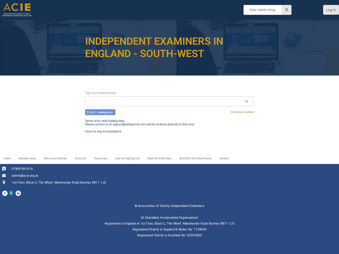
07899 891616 (22, 169)
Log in (331, 10)
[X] (12, 193)
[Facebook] (5, 193)
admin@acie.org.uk (25, 176)
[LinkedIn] (18, 193)
